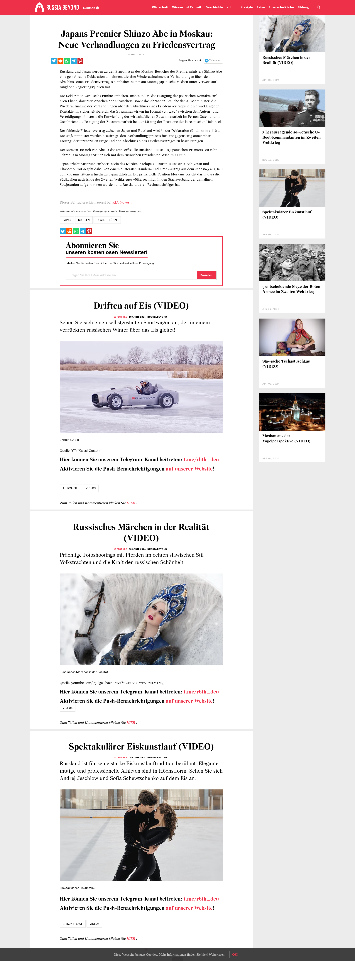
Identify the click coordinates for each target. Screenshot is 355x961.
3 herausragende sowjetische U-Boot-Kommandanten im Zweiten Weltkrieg (291, 137)
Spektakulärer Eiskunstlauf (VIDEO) (286, 215)
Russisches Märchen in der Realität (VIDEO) (286, 60)
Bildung (303, 7)
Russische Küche (281, 7)
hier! (205, 954)
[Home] (39, 7)
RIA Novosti (122, 202)
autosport (71, 488)
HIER (131, 503)
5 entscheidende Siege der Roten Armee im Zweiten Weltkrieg (291, 289)
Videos (91, 488)
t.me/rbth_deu (201, 460)
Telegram (215, 60)
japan (67, 220)
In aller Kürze (107, 220)
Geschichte (214, 7)
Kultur (231, 7)
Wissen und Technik (187, 7)
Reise (260, 7)
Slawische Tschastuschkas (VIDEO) (286, 364)
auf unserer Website (189, 469)
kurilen (84, 220)
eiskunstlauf (73, 924)
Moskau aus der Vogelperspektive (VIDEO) (286, 439)
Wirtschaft (160, 7)
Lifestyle (246, 7)
